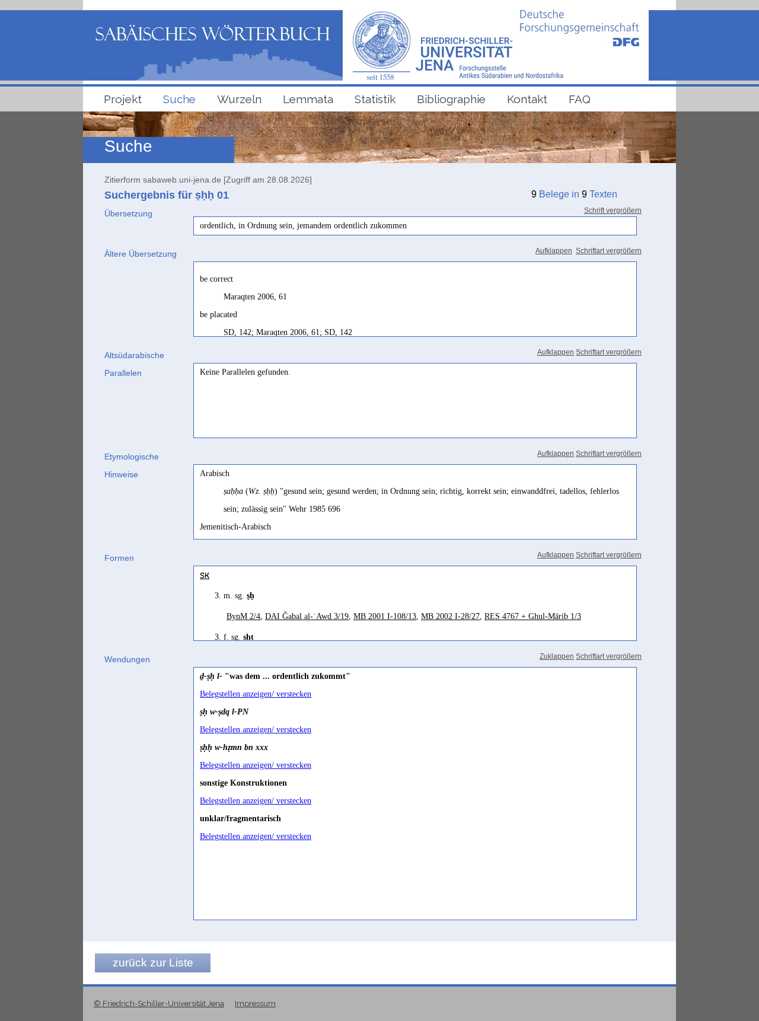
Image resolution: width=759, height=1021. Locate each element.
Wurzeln (239, 99)
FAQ (580, 99)
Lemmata (308, 99)
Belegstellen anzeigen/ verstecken (255, 694)
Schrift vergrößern (613, 210)
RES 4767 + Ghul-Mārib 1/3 (532, 616)
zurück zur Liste (153, 962)
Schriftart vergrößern (609, 251)
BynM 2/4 (243, 616)
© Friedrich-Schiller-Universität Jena (159, 1003)
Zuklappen (557, 656)
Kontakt (527, 99)
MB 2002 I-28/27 (450, 616)
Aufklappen (553, 251)
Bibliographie (451, 99)
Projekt (123, 99)
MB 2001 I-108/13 (384, 616)
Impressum (255, 1003)
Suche (179, 99)
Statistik (375, 99)
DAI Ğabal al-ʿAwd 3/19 (307, 616)
